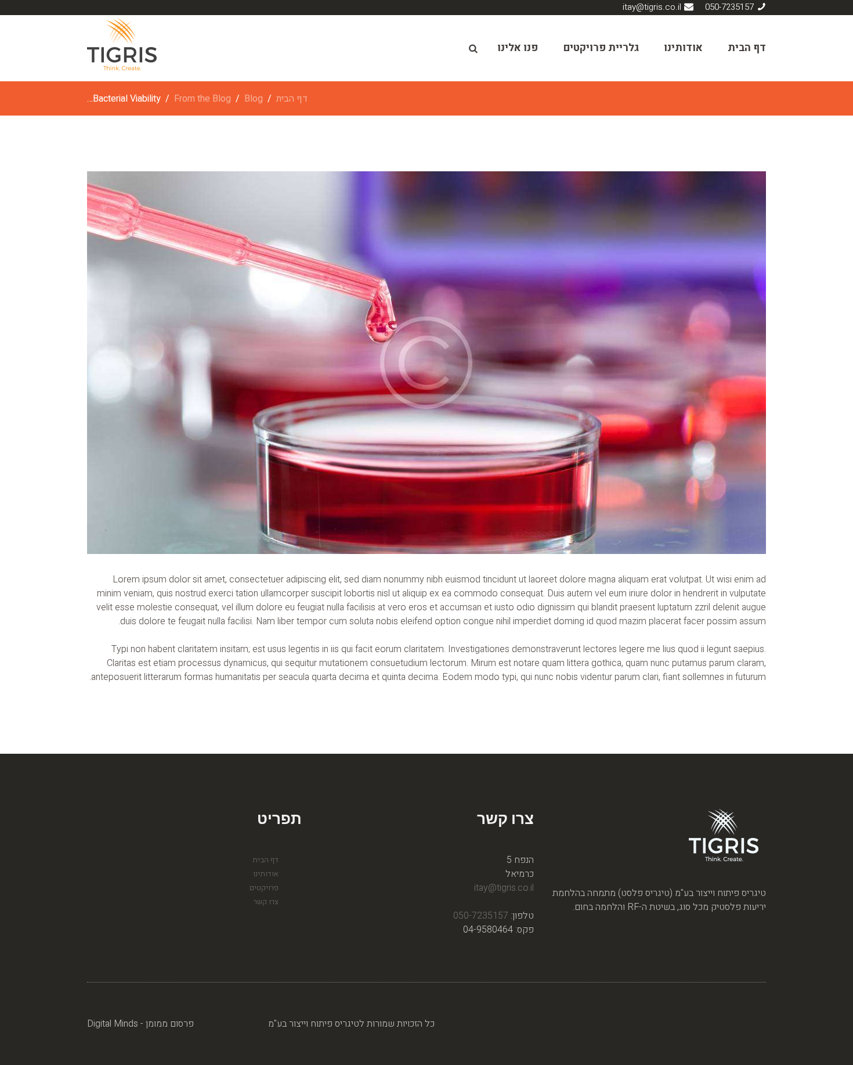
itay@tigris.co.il (652, 7)
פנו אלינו (517, 48)
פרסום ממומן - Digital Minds (140, 1024)
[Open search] (472, 48)
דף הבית (747, 48)
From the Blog (202, 99)
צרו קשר (266, 901)
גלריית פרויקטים (601, 48)
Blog (253, 99)
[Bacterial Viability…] (426, 362)
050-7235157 (729, 7)
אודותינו (683, 48)
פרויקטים (264, 887)
